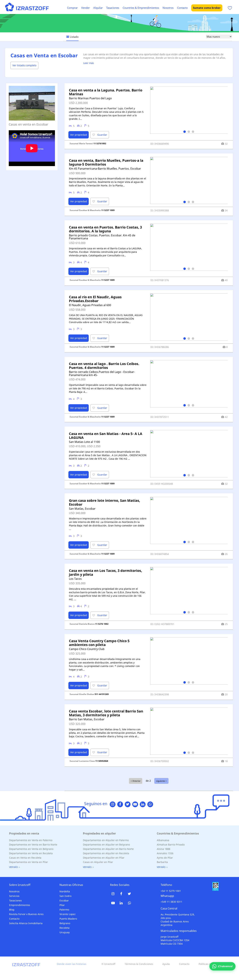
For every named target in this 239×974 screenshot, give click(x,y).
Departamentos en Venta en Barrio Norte (33, 844)
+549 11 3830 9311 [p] (171, 901)
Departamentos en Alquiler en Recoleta (106, 853)
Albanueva (163, 840)
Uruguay (64, 932)
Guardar (102, 134)
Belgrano (64, 923)
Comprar (72, 7)
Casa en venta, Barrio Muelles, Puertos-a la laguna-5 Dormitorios (106, 162)
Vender (85, 7)
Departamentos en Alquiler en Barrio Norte (108, 849)
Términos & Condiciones (139, 964)
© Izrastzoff (108, 964)
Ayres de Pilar (165, 857)
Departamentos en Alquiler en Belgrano (106, 844)
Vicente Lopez (67, 914)
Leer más (88, 63)
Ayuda (166, 964)
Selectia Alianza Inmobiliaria (26, 923)
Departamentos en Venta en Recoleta (31, 853)
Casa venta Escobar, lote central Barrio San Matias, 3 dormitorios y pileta (106, 713)
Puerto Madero (68, 918)
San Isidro (65, 896)
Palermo (64, 909)
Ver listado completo (24, 65)
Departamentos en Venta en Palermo (30, 840)
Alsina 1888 (163, 849)
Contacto (182, 7)
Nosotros (168, 7)
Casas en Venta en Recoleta (25, 857)
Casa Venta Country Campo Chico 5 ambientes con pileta (99, 642)
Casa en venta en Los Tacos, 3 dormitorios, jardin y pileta (105, 572)
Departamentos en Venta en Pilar (28, 862)
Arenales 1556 (165, 853)
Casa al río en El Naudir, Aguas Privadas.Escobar (95, 299)
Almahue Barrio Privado (171, 844)
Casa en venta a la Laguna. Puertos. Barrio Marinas (105, 92)
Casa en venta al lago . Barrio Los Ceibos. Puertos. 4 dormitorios (104, 365)
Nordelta (64, 891)
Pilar (62, 905)
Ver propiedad (78, 134)
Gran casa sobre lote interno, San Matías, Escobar (104, 502)
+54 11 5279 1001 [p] (171, 891)
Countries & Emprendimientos (141, 7)
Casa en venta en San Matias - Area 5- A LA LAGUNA (105, 435)
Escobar (64, 900)
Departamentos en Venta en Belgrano (31, 849)
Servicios (14, 896)
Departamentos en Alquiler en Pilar (103, 857)
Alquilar (98, 7)
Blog (11, 909)
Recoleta (64, 927)
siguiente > (161, 780)
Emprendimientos (19, 905)
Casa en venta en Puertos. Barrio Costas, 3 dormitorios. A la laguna (105, 229)
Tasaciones (112, 7)
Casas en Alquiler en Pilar (98, 862)
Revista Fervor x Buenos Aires (26, 914)
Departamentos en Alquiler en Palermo (106, 840)
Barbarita (162, 862)
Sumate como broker (207, 7)
